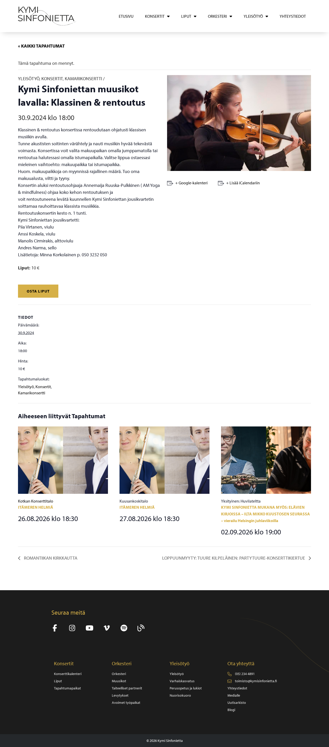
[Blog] (141, 628)
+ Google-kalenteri (191, 182)
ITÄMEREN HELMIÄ (35, 507)
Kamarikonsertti (31, 392)
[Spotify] (123, 628)
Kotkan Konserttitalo (35, 501)
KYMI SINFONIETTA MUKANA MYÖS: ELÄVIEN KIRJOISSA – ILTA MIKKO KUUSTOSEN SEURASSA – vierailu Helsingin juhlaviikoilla (265, 514)
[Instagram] (72, 628)
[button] (38, 291)
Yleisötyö (26, 386)
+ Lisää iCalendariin (243, 182)
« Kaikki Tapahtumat (41, 46)
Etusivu (126, 16)
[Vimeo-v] (106, 628)
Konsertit (43, 386)
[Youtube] (89, 628)
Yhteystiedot (293, 16)
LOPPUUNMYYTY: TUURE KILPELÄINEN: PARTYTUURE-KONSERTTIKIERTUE (234, 558)
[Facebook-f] (54, 628)
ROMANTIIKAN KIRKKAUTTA (50, 558)
